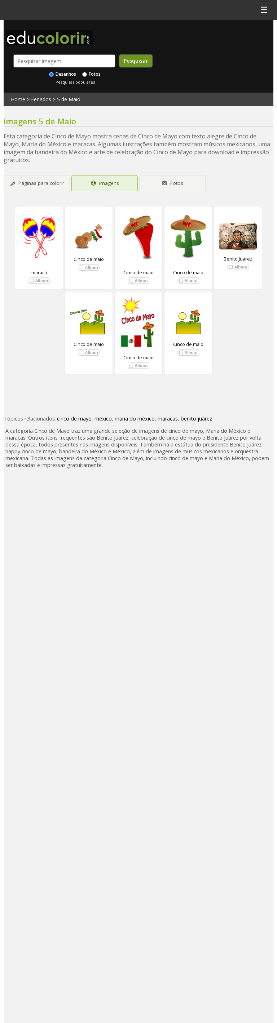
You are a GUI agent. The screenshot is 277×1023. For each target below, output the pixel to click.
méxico (103, 418)
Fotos (94, 74)
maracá (39, 272)
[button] (39, 280)
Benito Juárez (238, 258)
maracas (168, 418)
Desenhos (65, 74)
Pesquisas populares (75, 82)
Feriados (41, 99)
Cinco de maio (89, 259)
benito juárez (196, 418)
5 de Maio (68, 99)
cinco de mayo (74, 418)
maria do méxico (135, 418)
